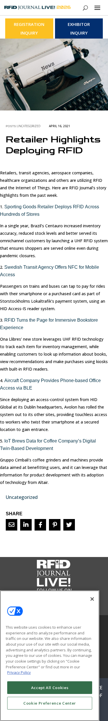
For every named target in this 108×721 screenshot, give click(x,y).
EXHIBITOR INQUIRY (79, 28)
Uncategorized (28, 126)
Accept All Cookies (50, 687)
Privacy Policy (19, 672)
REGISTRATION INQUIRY (29, 28)
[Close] (92, 599)
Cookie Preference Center (49, 703)
